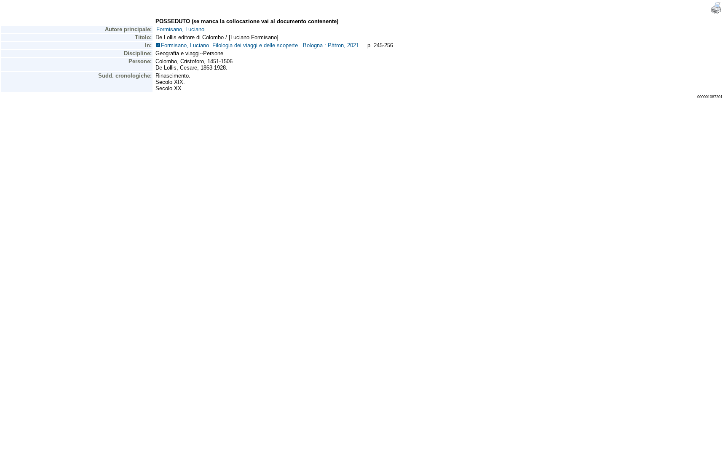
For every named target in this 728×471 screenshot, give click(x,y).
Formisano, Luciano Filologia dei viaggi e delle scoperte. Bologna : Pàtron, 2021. (262, 45)
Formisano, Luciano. (181, 29)
